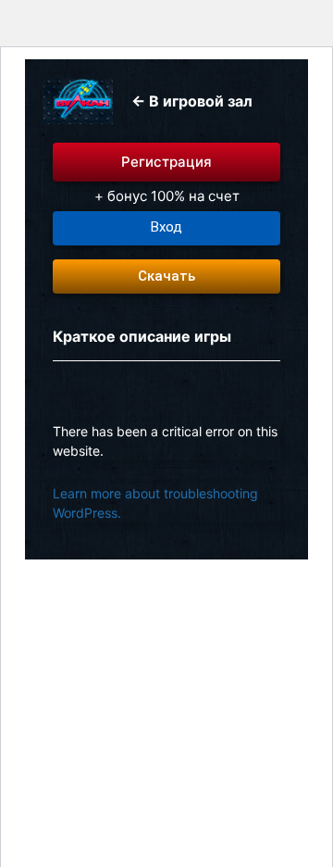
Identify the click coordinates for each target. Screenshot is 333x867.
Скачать (166, 276)
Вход (166, 227)
